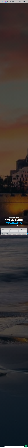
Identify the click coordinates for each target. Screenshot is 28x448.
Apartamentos (12, 1)
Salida (11, 229)
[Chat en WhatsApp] (26, 446)
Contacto (20, 1)
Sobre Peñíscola (16, 1)
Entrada (2, 229)
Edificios (8, 1)
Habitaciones (20, 229)
